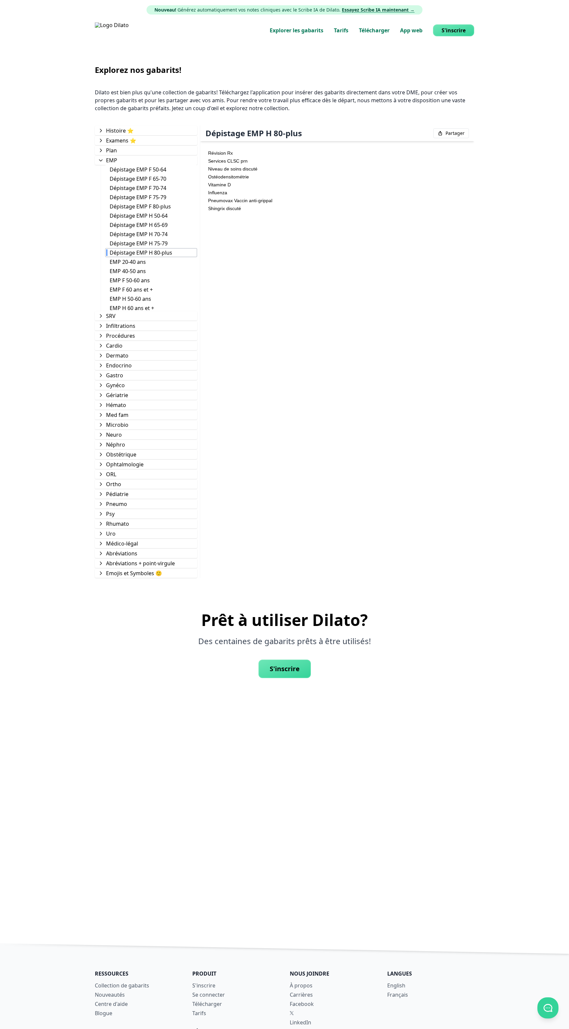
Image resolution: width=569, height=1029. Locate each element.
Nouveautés (110, 994)
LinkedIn (300, 1022)
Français (397, 994)
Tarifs (341, 30)
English (396, 985)
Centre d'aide (111, 1004)
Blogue (103, 1013)
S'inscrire (454, 30)
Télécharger (374, 30)
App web (411, 30)
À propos (301, 985)
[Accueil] (112, 30)
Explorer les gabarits (296, 30)
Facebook (302, 1004)
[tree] (146, 351)
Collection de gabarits (122, 985)
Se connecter (208, 994)
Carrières (301, 994)
